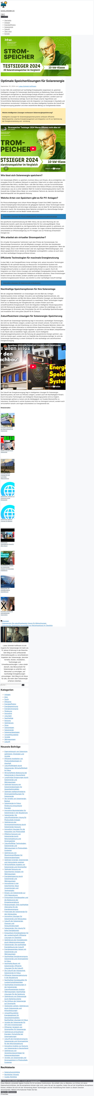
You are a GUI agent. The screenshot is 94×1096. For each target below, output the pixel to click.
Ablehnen (4, 1092)
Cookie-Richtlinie (10, 1077)
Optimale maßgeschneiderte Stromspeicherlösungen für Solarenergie (14, 794)
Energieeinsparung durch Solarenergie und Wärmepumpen (13, 878)
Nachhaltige (8, 718)
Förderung (8, 711)
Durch (6, 699)
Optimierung (8, 723)
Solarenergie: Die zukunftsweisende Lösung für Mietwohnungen (24, 623)
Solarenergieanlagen (12, 732)
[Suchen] (23, 685)
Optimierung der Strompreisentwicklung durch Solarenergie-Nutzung (15, 824)
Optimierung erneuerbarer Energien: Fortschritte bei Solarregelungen (14, 1034)
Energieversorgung (11, 709)
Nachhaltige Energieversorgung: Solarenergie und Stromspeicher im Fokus (16, 959)
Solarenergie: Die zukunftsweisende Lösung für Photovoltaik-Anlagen (15, 817)
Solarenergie (8, 27)
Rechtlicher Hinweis (11, 1074)
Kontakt (7, 34)
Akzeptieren (12, 1092)
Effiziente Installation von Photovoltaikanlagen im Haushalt (13, 761)
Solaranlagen (9, 728)
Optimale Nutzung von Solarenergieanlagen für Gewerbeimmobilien (13, 787)
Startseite (7, 20)
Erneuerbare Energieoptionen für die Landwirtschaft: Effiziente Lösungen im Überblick (16, 935)
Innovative (8, 713)
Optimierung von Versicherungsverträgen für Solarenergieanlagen (14, 1053)
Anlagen (7, 23)
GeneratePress (35, 1081)
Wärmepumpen (10, 739)
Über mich (8, 31)
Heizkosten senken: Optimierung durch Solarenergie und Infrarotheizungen (16, 1008)
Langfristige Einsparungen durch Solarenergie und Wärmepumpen (16, 780)
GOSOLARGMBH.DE (8, 11)
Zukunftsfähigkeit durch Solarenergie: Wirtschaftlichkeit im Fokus (15, 768)
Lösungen (5, 621)
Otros (6, 725)
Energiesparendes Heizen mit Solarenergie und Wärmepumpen (15, 951)
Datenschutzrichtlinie (12, 1072)
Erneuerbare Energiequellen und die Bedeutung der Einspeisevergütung (16, 900)
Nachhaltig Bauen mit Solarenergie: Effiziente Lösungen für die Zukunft (13, 966)
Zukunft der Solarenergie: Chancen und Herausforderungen (13, 923)
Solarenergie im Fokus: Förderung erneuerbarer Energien (13, 805)
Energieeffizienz (10, 25)
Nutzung (7, 720)
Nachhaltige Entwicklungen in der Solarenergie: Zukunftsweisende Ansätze (15, 987)
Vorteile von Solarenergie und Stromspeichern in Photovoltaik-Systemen (16, 1060)
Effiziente (7, 702)
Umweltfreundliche (11, 735)
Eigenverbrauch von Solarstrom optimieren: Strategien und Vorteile (15, 754)
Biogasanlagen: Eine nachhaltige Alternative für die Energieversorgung (16, 907)
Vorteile (7, 737)
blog (6, 697)
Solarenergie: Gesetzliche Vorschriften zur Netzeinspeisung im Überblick (27, 625)
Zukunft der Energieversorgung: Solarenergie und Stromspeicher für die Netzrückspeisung (16, 1041)
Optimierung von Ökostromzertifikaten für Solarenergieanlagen (13, 855)
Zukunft (7, 29)
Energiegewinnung (11, 706)
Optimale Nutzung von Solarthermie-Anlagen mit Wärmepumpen (13, 871)
